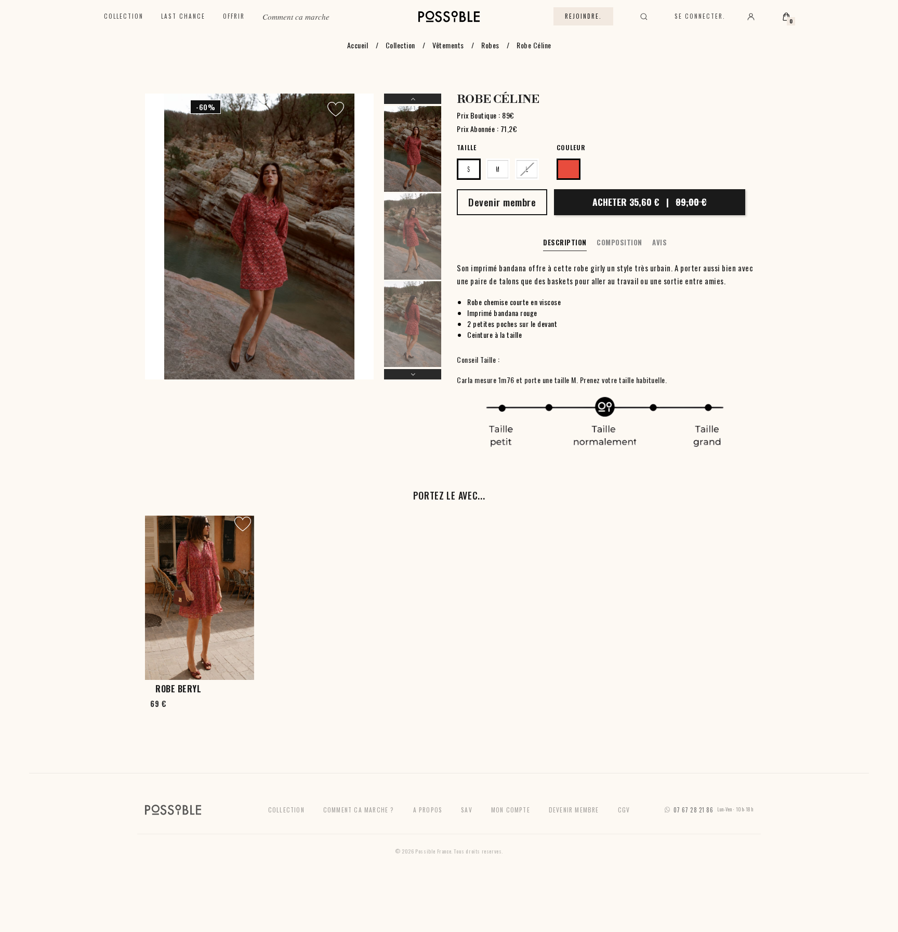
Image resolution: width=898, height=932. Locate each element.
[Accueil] (449, 16)
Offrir (234, 16)
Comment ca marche (295, 16)
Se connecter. (700, 16)
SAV (466, 809)
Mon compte (510, 809)
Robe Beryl (178, 688)
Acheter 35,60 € (649, 201)
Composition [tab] (619, 242)
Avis (659, 242)
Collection (123, 16)
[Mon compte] (751, 16)
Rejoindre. (583, 16)
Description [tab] (565, 242)
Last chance (183, 16)
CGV (624, 809)
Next (412, 374)
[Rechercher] (644, 16)
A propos (428, 809)
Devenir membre (574, 809)
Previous (412, 99)
